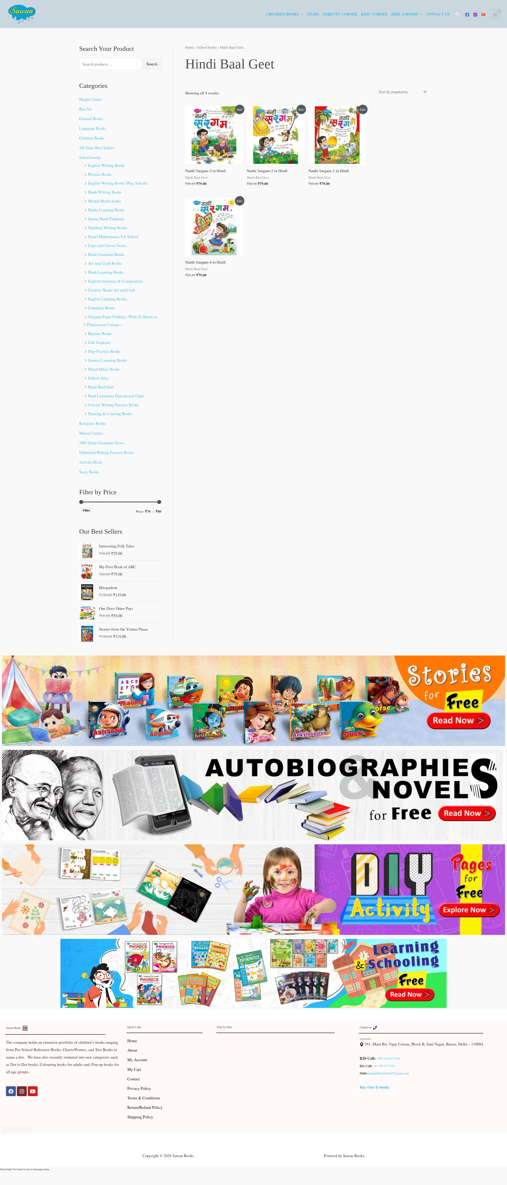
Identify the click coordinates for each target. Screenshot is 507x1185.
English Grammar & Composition (115, 281)
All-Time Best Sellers (96, 147)
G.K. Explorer (99, 342)
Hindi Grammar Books (106, 254)
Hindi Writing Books (105, 192)
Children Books (282, 14)
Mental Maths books (104, 201)
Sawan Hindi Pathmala (106, 218)
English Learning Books (107, 299)
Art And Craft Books (105, 263)
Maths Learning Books (106, 210)
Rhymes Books (100, 333)
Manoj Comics (91, 433)
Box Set (85, 109)
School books (90, 157)
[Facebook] (467, 14)
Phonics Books (100, 174)
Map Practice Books (104, 351)
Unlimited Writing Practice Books (106, 452)
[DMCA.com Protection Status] (17, 1128)
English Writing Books (106, 165)
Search (151, 63)
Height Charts (90, 99)
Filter (86, 510)
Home (189, 47)
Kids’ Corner (374, 14)
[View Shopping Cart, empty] (495, 14)
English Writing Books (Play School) (118, 183)
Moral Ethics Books (104, 369)
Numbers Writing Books (107, 227)
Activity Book (90, 462)
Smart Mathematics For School (113, 236)
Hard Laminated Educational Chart (116, 395)
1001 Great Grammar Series (101, 442)
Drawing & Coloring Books (110, 413)
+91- (380, 1058)
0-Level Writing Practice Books (113, 404)
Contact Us (437, 14)
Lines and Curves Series (107, 245)
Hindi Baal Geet (101, 387)
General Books (91, 118)
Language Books (92, 128)
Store (313, 14)
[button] (457, 14)
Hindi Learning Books (106, 272)
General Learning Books (107, 360)
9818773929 (392, 1058)
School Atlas (98, 378)
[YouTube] (483, 14)
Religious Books (92, 423)
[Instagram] (475, 14)
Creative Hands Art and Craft (111, 290)
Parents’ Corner (340, 14)
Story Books (89, 471)
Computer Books (101, 307)
